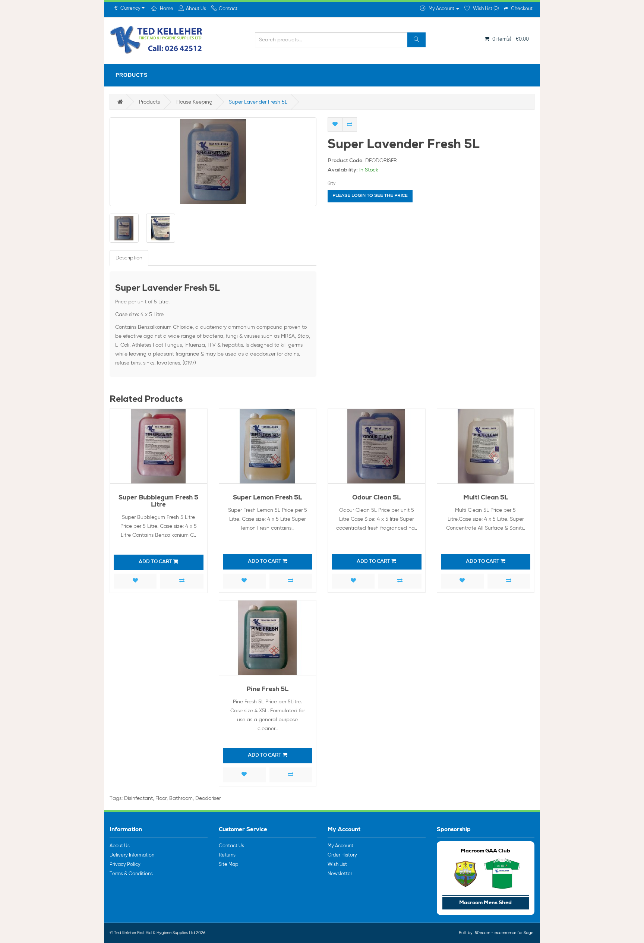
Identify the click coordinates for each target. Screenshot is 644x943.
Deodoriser (208, 798)
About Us (120, 845)
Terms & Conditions (131, 873)
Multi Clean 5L (485, 498)
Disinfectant (138, 798)
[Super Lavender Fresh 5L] (213, 161)
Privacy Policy (125, 864)
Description (129, 258)
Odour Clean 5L (376, 498)
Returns (227, 855)
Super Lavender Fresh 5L (258, 102)
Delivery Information (132, 855)
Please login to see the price (370, 196)
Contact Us (231, 845)
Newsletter (340, 873)
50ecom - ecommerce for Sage (504, 933)
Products (132, 75)
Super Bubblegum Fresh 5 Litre (158, 501)
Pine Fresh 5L (267, 690)
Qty (331, 183)
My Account (340, 845)
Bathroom (181, 798)
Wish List (337, 864)
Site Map (228, 864)
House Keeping (194, 102)
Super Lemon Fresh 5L (267, 498)
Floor (161, 798)
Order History (342, 855)
